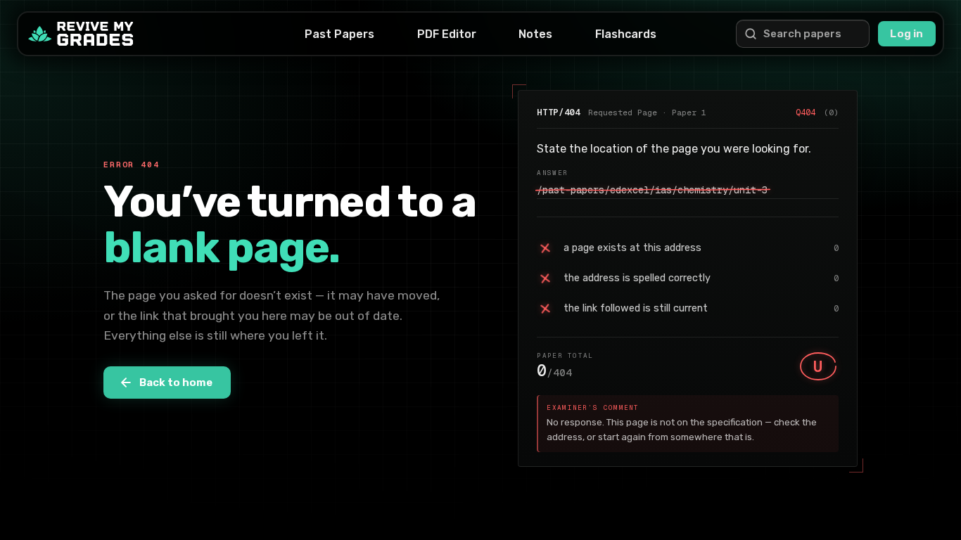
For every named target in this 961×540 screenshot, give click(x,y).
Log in (906, 33)
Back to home (175, 382)
